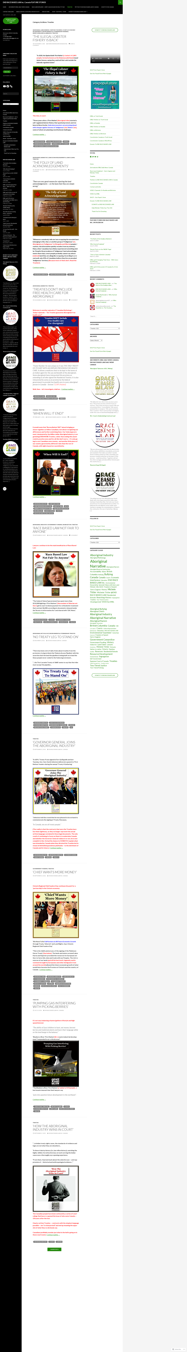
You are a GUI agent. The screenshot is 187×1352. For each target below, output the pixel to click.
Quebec (92, 651)
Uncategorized (95, 602)
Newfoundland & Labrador (42, 33)
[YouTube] (4, 86)
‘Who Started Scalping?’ (97, 244)
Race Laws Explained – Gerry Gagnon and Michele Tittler (48, 7)
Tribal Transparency (95, 663)
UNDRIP (73, 143)
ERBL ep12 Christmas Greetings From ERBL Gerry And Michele (10, 199)
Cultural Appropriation (109, 628)
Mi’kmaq (66, 141)
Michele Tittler (103, 647)
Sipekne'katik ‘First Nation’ (42, 143)
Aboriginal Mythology (41, 633)
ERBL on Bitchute (95, 130)
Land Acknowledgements (57, 157)
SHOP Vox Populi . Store (97, 70)
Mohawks (113, 647)
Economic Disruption (40, 725)
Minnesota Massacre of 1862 (42, 508)
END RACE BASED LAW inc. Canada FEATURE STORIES (24, 2)
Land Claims (70, 157)
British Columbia (57, 1106)
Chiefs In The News (56, 30)
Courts (65, 30)
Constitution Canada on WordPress (101, 140)
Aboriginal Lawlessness (41, 30)
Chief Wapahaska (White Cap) (42, 506)
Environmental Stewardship (52, 31)
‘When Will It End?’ (48, 413)
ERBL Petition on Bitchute (98, 133)
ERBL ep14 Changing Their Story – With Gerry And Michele (10, 186)
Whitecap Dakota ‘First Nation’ (43, 513)
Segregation (67, 524)
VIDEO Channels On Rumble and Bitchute (27, 11)
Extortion (115, 633)
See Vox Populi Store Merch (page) (100, 73)
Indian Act (93, 644)
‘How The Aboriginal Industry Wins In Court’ (53, 1127)
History (104, 590)
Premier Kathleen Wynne (63, 983)
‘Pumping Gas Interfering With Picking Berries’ (54, 1005)
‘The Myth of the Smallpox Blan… (106, 284)
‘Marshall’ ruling (39, 141)
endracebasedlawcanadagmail (57, 43)
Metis (66, 506)
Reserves (36, 986)
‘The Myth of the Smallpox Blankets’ (101, 239)
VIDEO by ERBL (46, 11)
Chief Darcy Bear (54, 503)
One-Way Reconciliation (61, 508)
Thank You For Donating (99, 211)
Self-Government (64, 986)
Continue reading (39, 134)
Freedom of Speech (110, 587)
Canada (35, 410)
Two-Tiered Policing (97, 668)
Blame (104, 571)
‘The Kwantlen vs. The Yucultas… (106, 307)
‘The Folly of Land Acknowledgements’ (51, 164)
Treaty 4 (56, 857)
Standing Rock (55, 727)
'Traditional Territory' (41, 1106)
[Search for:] (105, 316)
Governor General (71, 855)
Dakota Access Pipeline (57, 722)
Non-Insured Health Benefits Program (45, 398)
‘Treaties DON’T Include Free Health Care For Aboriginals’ (52, 292)
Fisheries (65, 31)
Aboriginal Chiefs (39, 976)
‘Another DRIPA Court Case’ (10, 439)
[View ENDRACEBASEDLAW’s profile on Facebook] (91, 156)
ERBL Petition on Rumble (97, 126)
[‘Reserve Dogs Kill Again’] (105, 481)
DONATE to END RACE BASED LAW (103, 204)
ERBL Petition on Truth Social (99, 119)
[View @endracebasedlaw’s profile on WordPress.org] (97, 156)
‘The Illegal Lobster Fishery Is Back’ (49, 38)
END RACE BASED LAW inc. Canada (58, 300)
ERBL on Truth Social (96, 116)
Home (4, 7)
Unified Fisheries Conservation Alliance (46, 146)
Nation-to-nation (39, 983)
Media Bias (93, 647)
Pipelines (71, 725)
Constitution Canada (107, 7)
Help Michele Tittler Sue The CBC (102, 208)
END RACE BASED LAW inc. (104, 581)
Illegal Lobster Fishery (54, 141)
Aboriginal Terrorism (96, 623)
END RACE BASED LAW (111, 630)
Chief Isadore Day (68, 976)
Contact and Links (8, 11)
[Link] (4, 489)
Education (104, 580)
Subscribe (6, 71)
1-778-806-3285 (7, 36)
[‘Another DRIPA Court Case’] (11, 449)
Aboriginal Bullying (98, 609)
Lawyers (59, 1241)
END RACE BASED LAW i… (104, 283)
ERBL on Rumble (95, 123)
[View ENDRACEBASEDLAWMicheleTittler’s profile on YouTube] (95, 156)
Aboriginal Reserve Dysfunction (100, 569)
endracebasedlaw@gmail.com (11, 38)
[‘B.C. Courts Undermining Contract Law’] (105, 432)
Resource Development (41, 727)
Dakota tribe (58, 506)
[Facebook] (7, 86)
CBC (117, 626)
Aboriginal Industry (40, 503)
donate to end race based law (105, 675)
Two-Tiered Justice (102, 600)
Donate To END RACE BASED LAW (77, 11)
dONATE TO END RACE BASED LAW (105, 30)
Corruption (93, 628)
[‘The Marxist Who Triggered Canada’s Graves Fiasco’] (11, 405)
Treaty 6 (62, 398)
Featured (92, 635)
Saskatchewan (49, 510)
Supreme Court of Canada (60, 143)
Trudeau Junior (105, 663)
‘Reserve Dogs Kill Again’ (98, 465)
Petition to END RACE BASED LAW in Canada (87, 7)
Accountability (95, 571)
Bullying (101, 574)
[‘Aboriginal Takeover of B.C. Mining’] (105, 385)
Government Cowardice (41, 981)
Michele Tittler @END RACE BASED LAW (103, 593)
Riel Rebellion (38, 510)
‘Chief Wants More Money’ (55, 872)
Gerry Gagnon (95, 590)
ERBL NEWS (99, 587)
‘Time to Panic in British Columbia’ (100, 254)
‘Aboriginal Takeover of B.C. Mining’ (101, 368)
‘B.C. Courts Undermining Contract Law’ (103, 416)
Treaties (69, 7)
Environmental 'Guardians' (58, 725)
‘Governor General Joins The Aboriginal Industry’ (54, 744)
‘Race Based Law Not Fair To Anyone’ (56, 529)
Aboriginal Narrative (40, 157)
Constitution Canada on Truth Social (101, 137)
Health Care (38, 622)
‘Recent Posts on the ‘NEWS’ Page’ (100, 249)
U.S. (71, 727)
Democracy (93, 630)
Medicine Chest (51, 396)
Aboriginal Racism (112, 567)
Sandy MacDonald (101, 295)
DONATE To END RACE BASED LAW (11, 21)
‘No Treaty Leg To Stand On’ (56, 637)
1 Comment (74, 300)
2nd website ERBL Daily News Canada (19, 7)
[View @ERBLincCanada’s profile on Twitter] (93, 156)
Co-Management (39, 979)
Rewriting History (104, 597)
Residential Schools (111, 651)
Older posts (54, 1249)
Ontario (50, 983)
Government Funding (54, 524)
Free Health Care (39, 396)
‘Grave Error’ (6, 241)
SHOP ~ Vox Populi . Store (59, 11)
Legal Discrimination (50, 622)
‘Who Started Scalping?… (106, 290)
